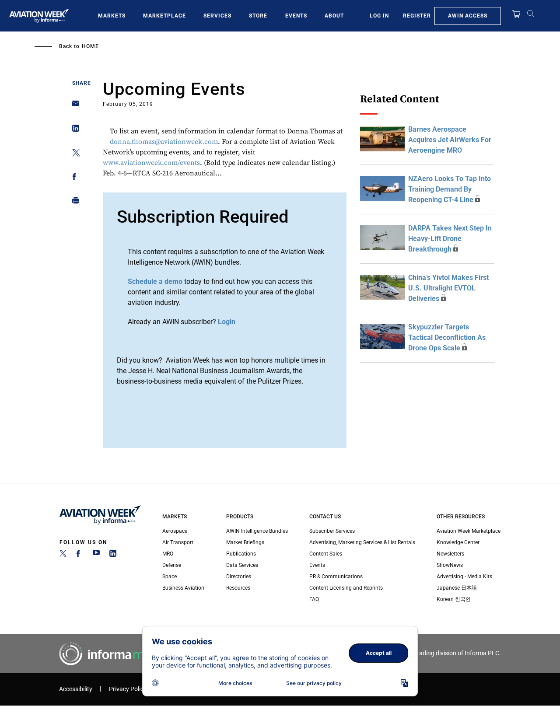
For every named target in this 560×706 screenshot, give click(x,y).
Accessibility (75, 689)
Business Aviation (183, 588)
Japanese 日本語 (457, 588)
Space (169, 576)
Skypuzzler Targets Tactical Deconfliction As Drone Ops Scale (447, 337)
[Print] (73, 202)
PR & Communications (336, 576)
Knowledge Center (458, 542)
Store (258, 16)
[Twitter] (63, 555)
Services (217, 16)
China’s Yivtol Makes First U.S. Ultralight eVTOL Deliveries (448, 288)
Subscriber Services (332, 531)
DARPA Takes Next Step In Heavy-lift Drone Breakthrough (450, 238)
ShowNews (450, 565)
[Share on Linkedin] (73, 130)
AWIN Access (467, 16)
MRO (167, 554)
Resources (238, 588)
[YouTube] (96, 555)
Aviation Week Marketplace (468, 531)
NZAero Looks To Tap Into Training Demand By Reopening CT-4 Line (449, 189)
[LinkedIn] (112, 555)
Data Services (242, 565)
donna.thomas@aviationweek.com (164, 141)
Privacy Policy (128, 689)
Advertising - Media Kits (464, 576)
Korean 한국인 (454, 599)
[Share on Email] (73, 106)
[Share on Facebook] (73, 178)
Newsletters (450, 554)
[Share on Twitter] (73, 154)
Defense (171, 565)
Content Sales (325, 554)
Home (90, 46)
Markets (112, 16)
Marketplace (164, 16)
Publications (241, 554)
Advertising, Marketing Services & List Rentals (362, 542)
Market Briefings (245, 542)
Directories (238, 576)
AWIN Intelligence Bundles (257, 531)
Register (417, 16)
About (334, 16)
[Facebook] (79, 555)
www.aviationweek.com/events (151, 162)
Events (296, 16)
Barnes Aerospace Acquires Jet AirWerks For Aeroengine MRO (449, 139)
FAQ (314, 599)
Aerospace (174, 531)
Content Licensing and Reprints (346, 588)
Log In (379, 16)
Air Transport (177, 542)
